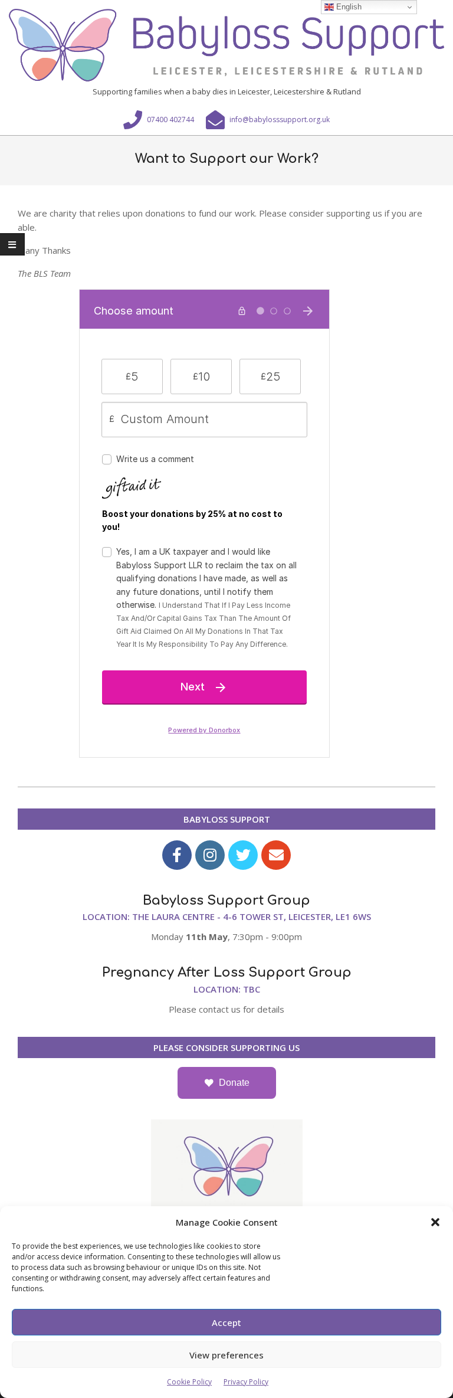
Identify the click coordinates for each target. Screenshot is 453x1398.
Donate (234, 1083)
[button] (435, 1222)
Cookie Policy (189, 1382)
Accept (226, 1322)
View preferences (226, 1355)
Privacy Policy (246, 1382)
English (348, 6)
